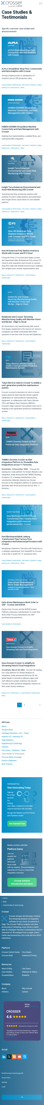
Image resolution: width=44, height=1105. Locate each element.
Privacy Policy (6, 1078)
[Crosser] (11, 4)
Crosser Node (7, 955)
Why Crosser (27, 988)
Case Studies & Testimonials (11, 85)
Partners (5, 747)
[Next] (40, 705)
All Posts (6, 722)
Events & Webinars (9, 760)
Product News (7, 730)
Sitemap (4, 1082)
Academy (25, 975)
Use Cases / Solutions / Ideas (31, 85)
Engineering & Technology (12, 743)
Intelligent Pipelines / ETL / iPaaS (15, 733)
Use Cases (26, 969)
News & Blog (7, 969)
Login (3, 1087)
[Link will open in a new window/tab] (14, 1056)
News (22, 87)
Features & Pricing (29, 955)
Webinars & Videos (29, 972)
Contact (25, 992)
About (4, 988)
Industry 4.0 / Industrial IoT (11, 87)
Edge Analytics (7, 740)
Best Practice (7, 764)
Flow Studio (26, 952)
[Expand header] (40, 3)
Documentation (8, 975)
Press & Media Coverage (12, 757)
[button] (22, 1097)
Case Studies (7, 972)
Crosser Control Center (11, 952)
